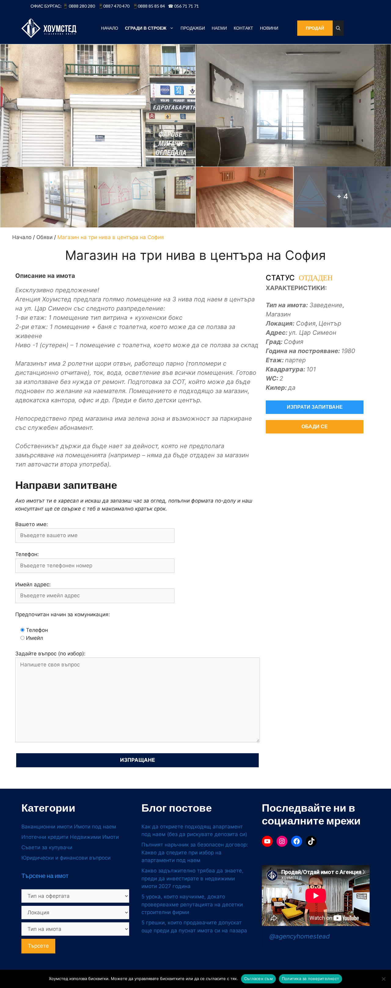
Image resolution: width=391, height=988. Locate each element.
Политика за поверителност (310, 978)
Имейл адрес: (33, 584)
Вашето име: (31, 524)
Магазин (278, 314)
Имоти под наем (95, 827)
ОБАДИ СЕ (314, 426)
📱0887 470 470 (114, 6)
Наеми (219, 28)
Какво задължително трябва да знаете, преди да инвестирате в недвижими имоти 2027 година (192, 878)
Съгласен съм (258, 978)
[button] (338, 28)
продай (315, 28)
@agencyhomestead (299, 936)
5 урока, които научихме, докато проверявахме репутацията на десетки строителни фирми (192, 904)
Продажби (193, 28)
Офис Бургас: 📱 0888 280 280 (63, 6)
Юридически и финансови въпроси (66, 858)
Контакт (243, 28)
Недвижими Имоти (94, 837)
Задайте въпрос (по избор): (50, 654)
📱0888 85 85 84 (149, 6)
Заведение (325, 305)
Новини (269, 28)
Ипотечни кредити (44, 837)
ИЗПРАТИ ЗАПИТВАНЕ (315, 407)
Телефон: (27, 554)
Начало (109, 28)
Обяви (44, 237)
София (306, 323)
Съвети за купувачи (46, 847)
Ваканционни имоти (46, 827)
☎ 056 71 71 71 (183, 6)
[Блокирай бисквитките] (383, 979)
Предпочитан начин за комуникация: (62, 614)
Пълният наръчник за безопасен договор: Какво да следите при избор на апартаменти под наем (194, 852)
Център (330, 323)
